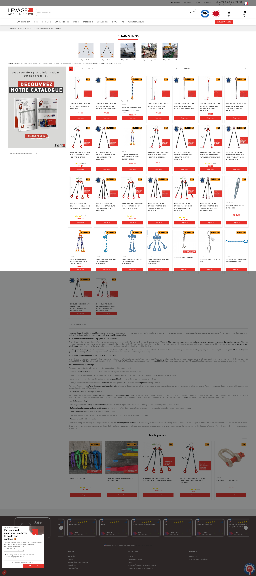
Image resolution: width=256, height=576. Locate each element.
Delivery (131, 556)
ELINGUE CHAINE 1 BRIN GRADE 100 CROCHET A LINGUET (236, 260)
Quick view (89, 83)
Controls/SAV (72, 565)
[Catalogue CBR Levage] (37, 107)
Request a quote (224, 22)
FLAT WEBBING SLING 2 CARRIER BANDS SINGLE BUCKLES (120, 479)
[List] (76, 69)
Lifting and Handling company (78, 562)
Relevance (215, 69)
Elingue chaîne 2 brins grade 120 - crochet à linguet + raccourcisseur (132, 261)
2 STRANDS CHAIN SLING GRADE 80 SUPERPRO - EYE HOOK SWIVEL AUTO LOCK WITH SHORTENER (235, 156)
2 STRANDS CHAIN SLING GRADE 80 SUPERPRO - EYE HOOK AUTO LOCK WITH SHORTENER (183, 156)
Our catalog (71, 556)
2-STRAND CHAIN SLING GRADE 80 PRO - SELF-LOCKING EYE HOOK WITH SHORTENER (158, 155)
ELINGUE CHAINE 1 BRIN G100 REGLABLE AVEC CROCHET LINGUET (131, 110)
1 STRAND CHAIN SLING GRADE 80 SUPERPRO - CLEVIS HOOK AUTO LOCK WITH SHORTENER (106, 106)
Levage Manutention (97, 333)
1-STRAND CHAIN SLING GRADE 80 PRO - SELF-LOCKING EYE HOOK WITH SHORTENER (158, 106)
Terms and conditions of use (198, 559)
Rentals (70, 559)
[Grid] (71, 69)
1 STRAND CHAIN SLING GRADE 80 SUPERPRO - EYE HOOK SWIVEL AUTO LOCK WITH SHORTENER (236, 107)
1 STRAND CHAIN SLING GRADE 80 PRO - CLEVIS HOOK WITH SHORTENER (80, 106)
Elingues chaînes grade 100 (170, 60)
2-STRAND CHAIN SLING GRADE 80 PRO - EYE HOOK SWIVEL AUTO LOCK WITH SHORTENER (210, 155)
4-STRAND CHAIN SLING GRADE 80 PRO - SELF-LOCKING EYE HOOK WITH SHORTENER (132, 206)
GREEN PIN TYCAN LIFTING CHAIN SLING (235, 207)
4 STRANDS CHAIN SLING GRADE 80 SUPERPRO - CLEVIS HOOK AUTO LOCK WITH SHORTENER (106, 207)
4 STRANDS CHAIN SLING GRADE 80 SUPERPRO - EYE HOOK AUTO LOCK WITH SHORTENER (157, 207)
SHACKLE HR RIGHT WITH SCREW (227, 480)
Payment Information (135, 559)
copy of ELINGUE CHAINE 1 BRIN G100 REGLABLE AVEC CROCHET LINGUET (130, 157)
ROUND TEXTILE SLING (77, 478)
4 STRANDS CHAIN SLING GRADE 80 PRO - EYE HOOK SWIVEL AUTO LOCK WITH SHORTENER (183, 207)
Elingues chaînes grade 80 (149, 60)
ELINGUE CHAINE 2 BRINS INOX (184, 257)
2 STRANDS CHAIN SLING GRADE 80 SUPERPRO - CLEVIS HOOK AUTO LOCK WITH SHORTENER (106, 156)
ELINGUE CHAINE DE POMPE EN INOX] (210, 260)
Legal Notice (192, 556)
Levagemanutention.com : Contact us (140, 568)
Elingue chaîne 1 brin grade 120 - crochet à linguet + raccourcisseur (106, 261)
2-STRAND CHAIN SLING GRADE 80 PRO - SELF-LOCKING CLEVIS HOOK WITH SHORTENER (80, 155)
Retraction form (73, 568)
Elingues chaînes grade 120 (128, 60)
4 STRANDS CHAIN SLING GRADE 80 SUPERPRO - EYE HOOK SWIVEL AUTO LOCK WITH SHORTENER (209, 207)
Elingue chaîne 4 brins (86, 60)
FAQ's (130, 562)
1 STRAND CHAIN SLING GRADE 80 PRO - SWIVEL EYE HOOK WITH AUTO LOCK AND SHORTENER (210, 107)
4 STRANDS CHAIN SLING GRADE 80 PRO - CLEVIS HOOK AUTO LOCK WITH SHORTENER (80, 206)
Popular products (157, 435)
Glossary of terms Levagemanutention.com (142, 565)
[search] (194, 12)
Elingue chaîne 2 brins (107, 60)
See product (80, 118)
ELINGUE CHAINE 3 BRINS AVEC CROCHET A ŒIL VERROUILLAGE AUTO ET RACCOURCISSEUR (80, 307)
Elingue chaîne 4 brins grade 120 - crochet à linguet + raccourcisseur (158, 261)
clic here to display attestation (144, 545)
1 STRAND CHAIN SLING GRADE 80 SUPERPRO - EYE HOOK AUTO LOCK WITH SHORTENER (184, 106)
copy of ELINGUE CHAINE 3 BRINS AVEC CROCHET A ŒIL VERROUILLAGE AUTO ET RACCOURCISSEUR (105, 307)
